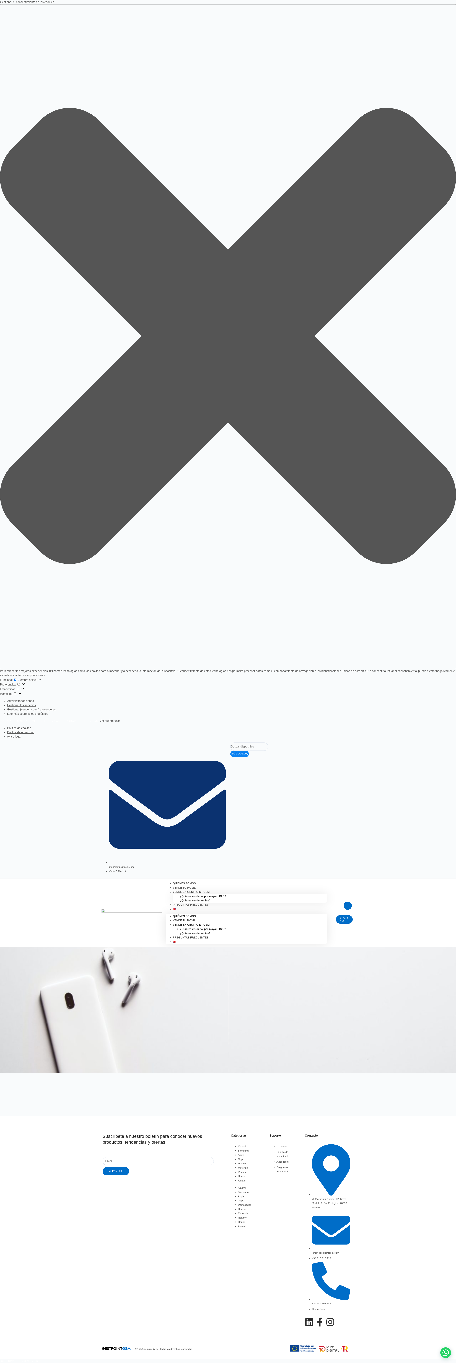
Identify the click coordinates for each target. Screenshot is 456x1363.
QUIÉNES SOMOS (184, 916)
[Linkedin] (309, 1322)
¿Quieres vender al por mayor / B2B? (203, 896)
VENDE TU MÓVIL (184, 920)
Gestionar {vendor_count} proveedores (31, 709)
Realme (242, 1172)
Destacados (244, 1204)
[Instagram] (330, 1322)
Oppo (241, 1159)
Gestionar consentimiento (21, 1361)
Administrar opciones (20, 700)
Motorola (243, 1167)
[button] (228, 336)
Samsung (243, 1150)
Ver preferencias (46, 721)
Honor (241, 1176)
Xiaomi (242, 1146)
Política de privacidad (20, 732)
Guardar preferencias (80, 721)
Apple (241, 1154)
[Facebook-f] (319, 1322)
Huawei (242, 1163)
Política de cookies (19, 728)
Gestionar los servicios (21, 705)
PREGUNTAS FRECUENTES (190, 904)
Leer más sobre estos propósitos (27, 713)
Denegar (23, 721)
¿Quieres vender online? (195, 933)
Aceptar (7, 721)
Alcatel (241, 1180)
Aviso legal (14, 736)
